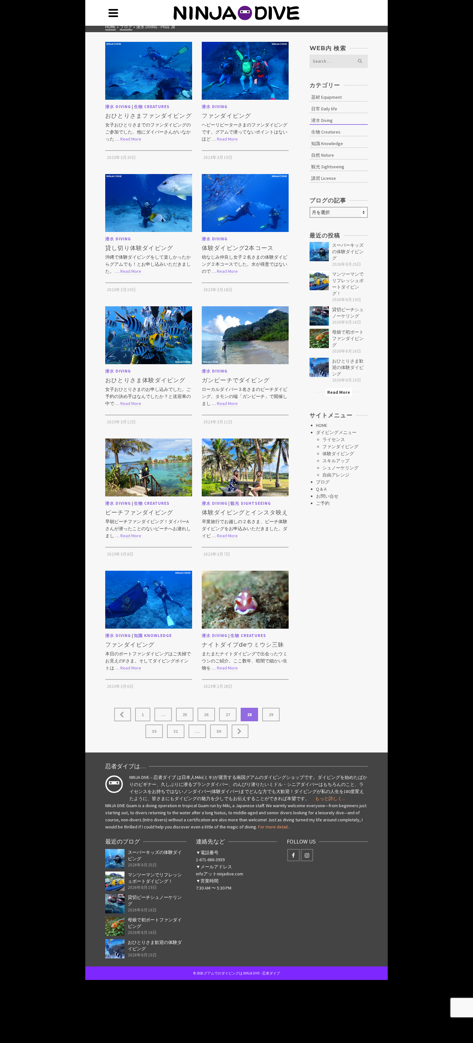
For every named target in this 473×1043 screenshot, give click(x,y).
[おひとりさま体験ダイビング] (148, 335)
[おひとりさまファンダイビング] (148, 71)
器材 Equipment (326, 97)
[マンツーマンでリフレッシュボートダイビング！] (319, 280)
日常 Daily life (324, 109)
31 (175, 731)
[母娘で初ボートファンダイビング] (319, 338)
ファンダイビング (340, 446)
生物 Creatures (152, 106)
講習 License (323, 178)
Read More (130, 139)
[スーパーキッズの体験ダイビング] (319, 251)
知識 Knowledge (153, 635)
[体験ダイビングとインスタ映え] (245, 467)
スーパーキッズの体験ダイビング (348, 251)
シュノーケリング (340, 468)
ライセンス (333, 439)
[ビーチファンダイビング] (148, 467)
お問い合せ (327, 496)
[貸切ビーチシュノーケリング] (319, 316)
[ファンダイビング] (245, 71)
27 (228, 714)
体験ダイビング (338, 454)
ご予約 (322, 503)
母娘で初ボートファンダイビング (348, 338)
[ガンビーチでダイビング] (245, 335)
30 (154, 731)
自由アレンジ (335, 475)
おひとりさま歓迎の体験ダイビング (348, 367)
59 (219, 731)
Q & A (321, 489)
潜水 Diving (118, 106)
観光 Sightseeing (250, 503)
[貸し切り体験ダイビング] (148, 203)
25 (184, 714)
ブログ (322, 482)
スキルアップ (335, 461)
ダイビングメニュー (336, 432)
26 (206, 714)
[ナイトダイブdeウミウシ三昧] (245, 600)
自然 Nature (322, 155)
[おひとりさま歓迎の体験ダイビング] (319, 367)
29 (271, 714)
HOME (321, 425)
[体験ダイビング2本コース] (245, 203)
